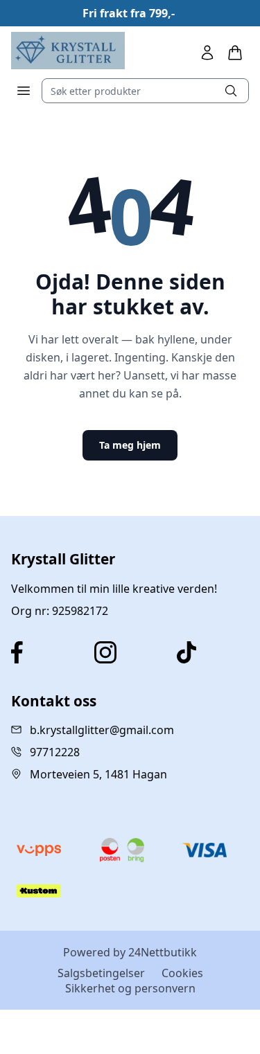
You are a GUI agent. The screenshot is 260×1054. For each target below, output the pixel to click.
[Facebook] (47, 652)
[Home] (68, 50)
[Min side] (207, 52)
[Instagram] (130, 652)
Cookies (182, 973)
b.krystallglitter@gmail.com (102, 730)
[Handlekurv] (235, 52)
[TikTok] (213, 652)
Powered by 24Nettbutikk (130, 952)
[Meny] (23, 90)
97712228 (55, 752)
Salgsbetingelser (101, 973)
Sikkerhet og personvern (130, 988)
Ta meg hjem (130, 445)
